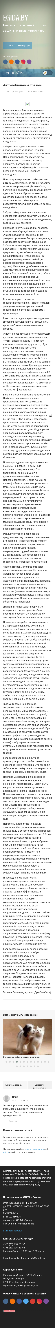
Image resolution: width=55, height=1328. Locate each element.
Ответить (13, 1121)
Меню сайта (14, 73)
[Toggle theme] (48, 72)
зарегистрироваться (34, 1149)
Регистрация (24, 45)
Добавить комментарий (39, 1086)
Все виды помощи (12, 1230)
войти (6, 1152)
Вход (10, 45)
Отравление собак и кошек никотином (21, 1057)
